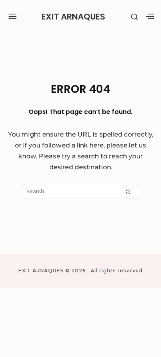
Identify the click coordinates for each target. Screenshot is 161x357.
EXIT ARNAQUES (73, 16)
